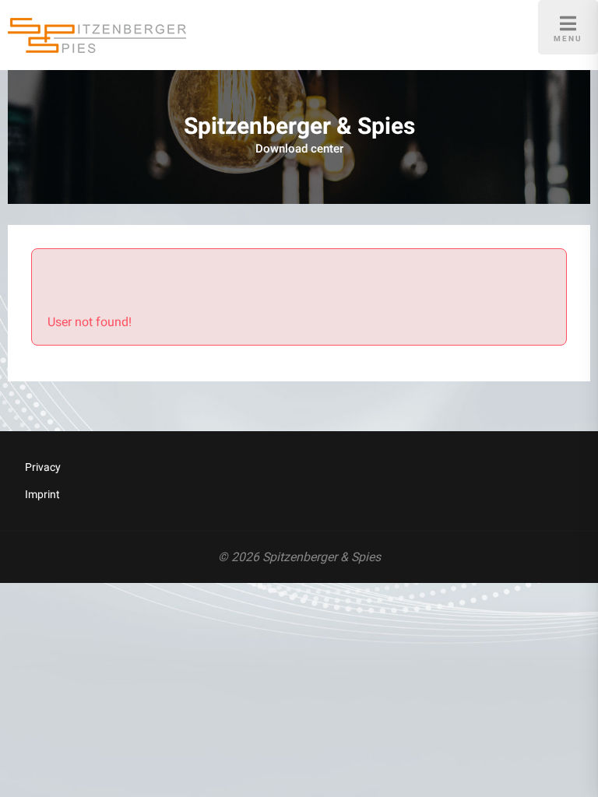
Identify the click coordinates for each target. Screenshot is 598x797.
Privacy (43, 467)
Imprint (42, 494)
